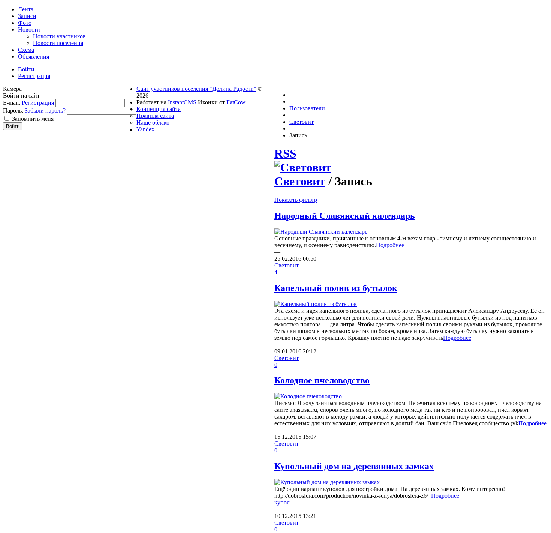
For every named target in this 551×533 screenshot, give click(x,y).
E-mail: (11, 102)
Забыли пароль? (45, 110)
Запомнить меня (33, 119)
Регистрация (38, 102)
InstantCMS (182, 102)
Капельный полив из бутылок (335, 288)
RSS (285, 153)
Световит (299, 181)
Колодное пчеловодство (322, 380)
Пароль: (13, 110)
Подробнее (390, 245)
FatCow (236, 102)
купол (282, 502)
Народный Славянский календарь (344, 216)
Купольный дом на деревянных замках (354, 466)
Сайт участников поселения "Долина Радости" (196, 89)
